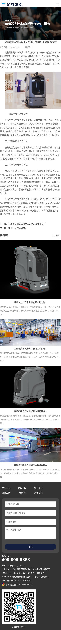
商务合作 (6, 492)
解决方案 (22, 488)
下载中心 (22, 492)
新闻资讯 (38, 488)
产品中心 (6, 488)
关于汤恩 (38, 492)
